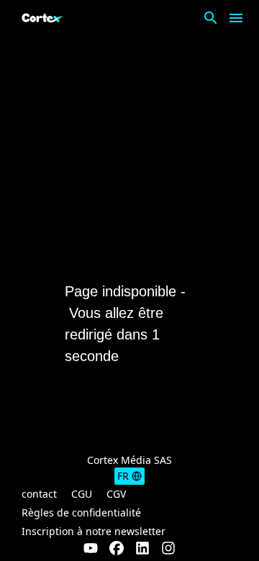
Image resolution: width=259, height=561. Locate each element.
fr (123, 476)
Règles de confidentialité (81, 512)
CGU (81, 494)
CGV (116, 494)
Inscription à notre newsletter (93, 531)
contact (39, 494)
